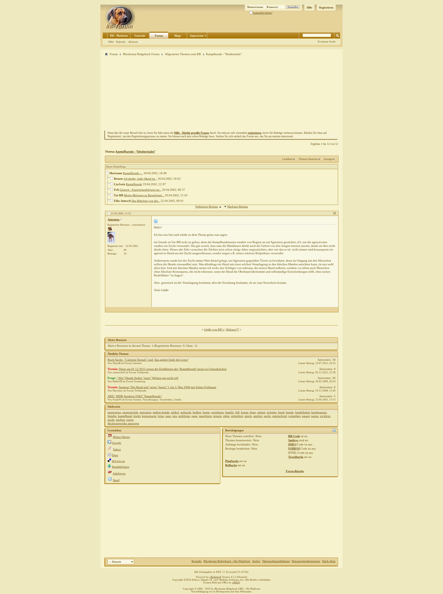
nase (168, 416)
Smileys (293, 440)
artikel (175, 412)
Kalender (121, 41)
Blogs (177, 35)
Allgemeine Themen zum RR (183, 54)
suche (267, 416)
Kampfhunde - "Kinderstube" (136, 152)
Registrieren (326, 7)
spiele (248, 416)
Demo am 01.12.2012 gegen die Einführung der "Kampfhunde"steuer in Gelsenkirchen (173, 369)
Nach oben (328, 561)
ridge (226, 416)
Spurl (116, 480)
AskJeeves (119, 473)
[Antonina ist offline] (111, 237)
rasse (195, 416)
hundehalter (302, 412)
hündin (112, 416)
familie (229, 412)
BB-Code (294, 436)
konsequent (149, 416)
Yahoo (117, 449)
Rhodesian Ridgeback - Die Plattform (227, 561)
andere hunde (161, 412)
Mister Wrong (121, 437)
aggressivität (130, 412)
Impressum (197, 35)
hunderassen (319, 412)
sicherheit (237, 416)
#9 (334, 213)
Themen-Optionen (308, 159)
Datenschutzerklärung (276, 561)
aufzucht (185, 412)
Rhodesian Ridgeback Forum (141, 54)
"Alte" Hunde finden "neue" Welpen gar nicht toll (147, 378)
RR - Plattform (119, 35)
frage (253, 412)
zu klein (325, 416)
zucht (111, 419)
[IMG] (292, 444)
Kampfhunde (134, 184)
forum (244, 412)
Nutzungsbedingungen (306, 561)
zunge (130, 419)
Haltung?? (232, 329)
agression (145, 412)
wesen (315, 416)
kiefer (137, 416)
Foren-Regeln (295, 471)
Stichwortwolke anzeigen (123, 423)
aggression (114, 412)
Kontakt (197, 561)
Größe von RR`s (214, 329)
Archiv (256, 561)
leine (161, 416)
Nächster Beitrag (237, 206)
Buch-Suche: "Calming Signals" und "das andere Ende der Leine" (148, 359)
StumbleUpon (120, 467)
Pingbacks (232, 461)
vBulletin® (215, 577)
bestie (206, 412)
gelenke (272, 412)
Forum (159, 35)
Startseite (139, 35)
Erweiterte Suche (327, 41)
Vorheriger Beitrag (206, 206)
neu (174, 416)
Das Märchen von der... (146, 201)
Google (116, 443)
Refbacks (231, 465)
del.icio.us (118, 461)
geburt (261, 412)
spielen (257, 416)
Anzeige (328, 159)
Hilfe (309, 7)
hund (281, 412)
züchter (120, 419)
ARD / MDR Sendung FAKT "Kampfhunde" (135, 396)
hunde (290, 412)
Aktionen (133, 41)
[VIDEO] (294, 448)
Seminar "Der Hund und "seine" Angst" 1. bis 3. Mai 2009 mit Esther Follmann (167, 387)
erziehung (217, 412)
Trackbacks (295, 457)
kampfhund (125, 416)
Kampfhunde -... (133, 173)
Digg (115, 455)
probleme (184, 416)
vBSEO (236, 582)
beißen (197, 412)
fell (237, 412)
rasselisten (205, 416)
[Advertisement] (221, 93)
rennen (217, 416)
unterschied (279, 416)
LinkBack (287, 159)
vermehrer (294, 416)
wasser (306, 416)
